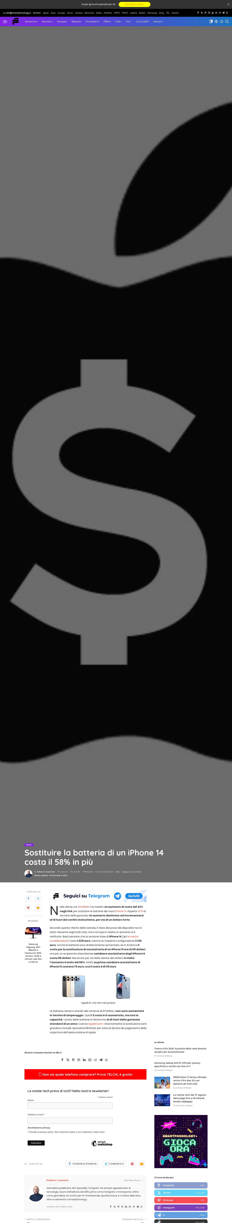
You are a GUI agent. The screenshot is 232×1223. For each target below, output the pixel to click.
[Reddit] (220, 12)
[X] (202, 12)
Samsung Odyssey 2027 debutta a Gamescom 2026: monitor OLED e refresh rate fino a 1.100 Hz (33, 953)
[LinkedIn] (212, 12)
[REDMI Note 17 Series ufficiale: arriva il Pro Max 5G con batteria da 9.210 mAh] (162, 1082)
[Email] (38, 907)
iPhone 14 (121, 911)
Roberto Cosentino (46, 872)
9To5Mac (84, 907)
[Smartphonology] (15, 21)
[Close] (228, 4)
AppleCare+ (95, 1024)
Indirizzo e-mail (36, 1115)
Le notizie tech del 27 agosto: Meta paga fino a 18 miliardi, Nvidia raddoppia (189, 1098)
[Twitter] (38, 898)
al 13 (140, 911)
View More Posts (132, 1180)
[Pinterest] (205, 12)
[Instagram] (209, 12)
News (28, 845)
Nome (31, 1100)
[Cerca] (227, 21)
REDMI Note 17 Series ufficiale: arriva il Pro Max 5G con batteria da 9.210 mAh (190, 1080)
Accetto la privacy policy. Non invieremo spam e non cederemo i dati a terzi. (67, 1132)
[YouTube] (216, 12)
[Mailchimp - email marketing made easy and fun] (101, 1148)
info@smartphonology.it (18, 13)
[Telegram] (223, 12)
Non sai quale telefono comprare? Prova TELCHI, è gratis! (87, 1074)
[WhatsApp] (227, 12)
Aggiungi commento (132, 872)
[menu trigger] (7, 21)
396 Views (88, 872)
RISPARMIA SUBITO (134, 4)
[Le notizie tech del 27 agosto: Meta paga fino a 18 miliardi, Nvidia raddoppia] (162, 1100)
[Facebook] (198, 12)
